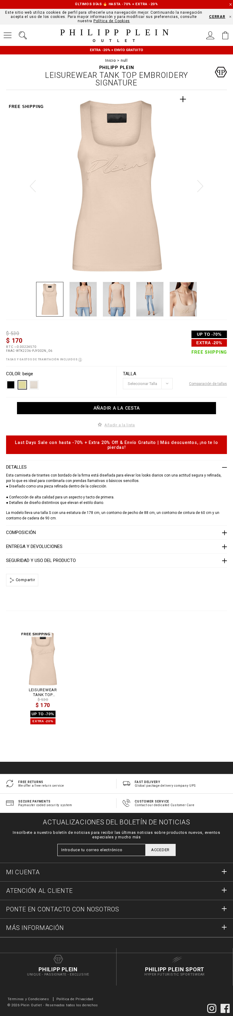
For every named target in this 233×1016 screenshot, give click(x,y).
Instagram (211, 1008)
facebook (225, 1008)
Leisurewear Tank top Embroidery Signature (43, 692)
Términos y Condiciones (28, 999)
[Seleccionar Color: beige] (22, 385)
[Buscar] (22, 35)
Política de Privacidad (74, 999)
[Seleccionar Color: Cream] (34, 385)
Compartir (25, 579)
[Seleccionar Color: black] (11, 385)
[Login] (210, 35)
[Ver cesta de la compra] (225, 35)
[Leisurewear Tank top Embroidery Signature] (43, 659)
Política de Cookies (111, 21)
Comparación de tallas (208, 384)
